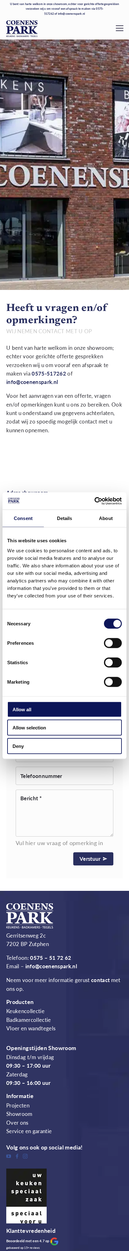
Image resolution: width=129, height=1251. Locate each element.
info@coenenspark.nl (71, 13)
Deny (18, 746)
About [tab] (106, 518)
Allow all (22, 709)
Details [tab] (64, 518)
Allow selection (29, 727)
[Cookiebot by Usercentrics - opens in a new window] (94, 501)
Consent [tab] (23, 518)
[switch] (113, 643)
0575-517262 (49, 374)
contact (100, 980)
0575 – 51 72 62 (50, 958)
